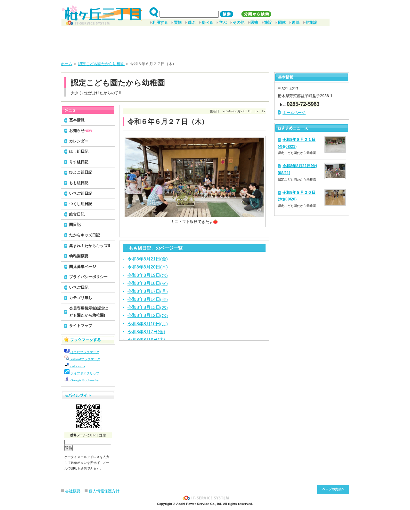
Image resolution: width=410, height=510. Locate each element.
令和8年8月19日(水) (147, 275)
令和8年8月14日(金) (147, 299)
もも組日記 (78, 183)
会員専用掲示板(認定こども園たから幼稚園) (89, 312)
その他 (238, 22)
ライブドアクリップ (84, 373)
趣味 (295, 22)
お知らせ (80, 130)
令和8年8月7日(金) (146, 331)
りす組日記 (78, 162)
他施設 (311, 22)
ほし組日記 (78, 151)
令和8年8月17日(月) (147, 291)
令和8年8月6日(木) (146, 339)
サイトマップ (80, 325)
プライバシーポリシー (88, 277)
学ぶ (223, 22)
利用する (160, 22)
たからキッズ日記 (84, 235)
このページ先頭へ (333, 489)
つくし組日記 (80, 203)
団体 (282, 22)
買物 (178, 22)
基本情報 (77, 120)
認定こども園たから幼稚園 (101, 64)
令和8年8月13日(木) (147, 307)
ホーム (66, 64)
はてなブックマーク (84, 352)
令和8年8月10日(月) (147, 323)
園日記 (75, 224)
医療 (254, 22)
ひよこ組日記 (80, 172)
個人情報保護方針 (104, 491)
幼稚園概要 (78, 256)
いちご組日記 (80, 193)
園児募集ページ (82, 266)
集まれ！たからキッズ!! (89, 245)
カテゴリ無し (80, 297)
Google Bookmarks (84, 380)
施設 (268, 22)
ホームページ (294, 112)
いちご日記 (78, 287)
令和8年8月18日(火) (147, 283)
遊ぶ (191, 22)
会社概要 (72, 491)
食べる (207, 22)
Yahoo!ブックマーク (85, 359)
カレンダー (78, 141)
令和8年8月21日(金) (147, 258)
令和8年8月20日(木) (147, 266)
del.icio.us (77, 366)
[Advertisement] (205, 41)
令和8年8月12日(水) (147, 315)
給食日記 (77, 214)
